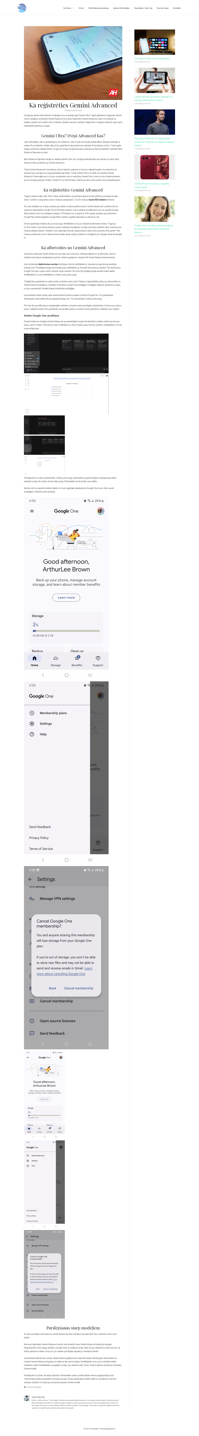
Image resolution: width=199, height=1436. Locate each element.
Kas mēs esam (162, 8)
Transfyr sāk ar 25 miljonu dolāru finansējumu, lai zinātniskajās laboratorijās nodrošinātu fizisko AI (153, 229)
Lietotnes (67, 8)
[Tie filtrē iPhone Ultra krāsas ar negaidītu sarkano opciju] (154, 178)
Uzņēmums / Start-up (143, 8)
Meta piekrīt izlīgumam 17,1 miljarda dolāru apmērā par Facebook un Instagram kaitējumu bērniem (154, 142)
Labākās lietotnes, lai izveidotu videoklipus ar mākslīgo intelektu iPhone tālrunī (153, 98)
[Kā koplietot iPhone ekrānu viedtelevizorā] (154, 53)
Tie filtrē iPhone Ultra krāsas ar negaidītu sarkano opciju (151, 185)
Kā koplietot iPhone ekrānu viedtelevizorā (152, 58)
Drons (81, 8)
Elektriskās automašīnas (98, 8)
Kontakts (177, 8)
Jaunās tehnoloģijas (121, 8)
